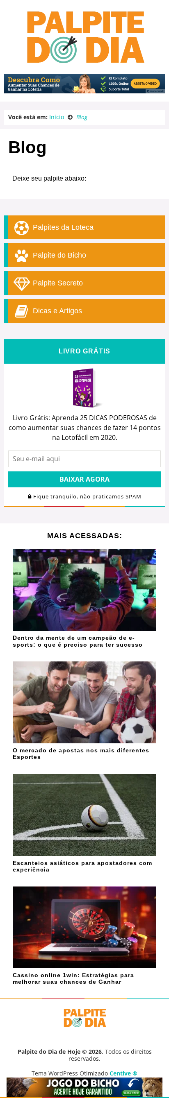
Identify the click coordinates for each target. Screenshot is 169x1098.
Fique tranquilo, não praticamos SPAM (87, 497)
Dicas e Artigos (56, 311)
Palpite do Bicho (58, 255)
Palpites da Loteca (62, 227)
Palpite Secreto (57, 283)
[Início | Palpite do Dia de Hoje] (84, 61)
